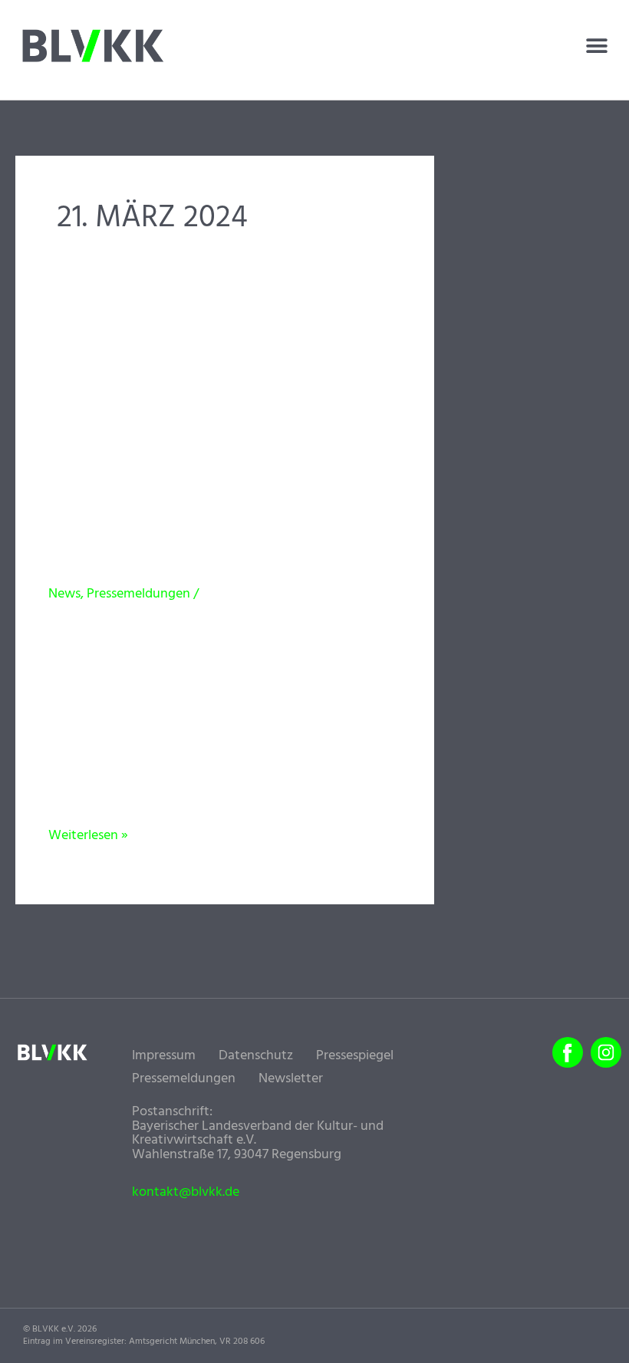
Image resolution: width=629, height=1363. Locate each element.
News (64, 594)
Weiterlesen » (88, 836)
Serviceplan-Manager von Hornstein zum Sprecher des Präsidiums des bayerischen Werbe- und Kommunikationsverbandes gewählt (219, 454)
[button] (596, 45)
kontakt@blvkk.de (185, 1192)
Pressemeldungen (138, 594)
